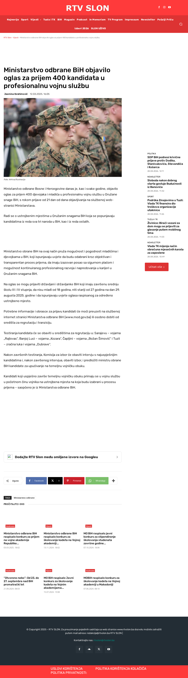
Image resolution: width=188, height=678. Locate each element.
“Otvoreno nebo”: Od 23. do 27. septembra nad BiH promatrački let (21, 581)
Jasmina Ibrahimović (16, 94)
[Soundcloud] (89, 649)
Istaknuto (10, 526)
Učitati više (155, 267)
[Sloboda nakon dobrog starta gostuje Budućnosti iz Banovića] (137, 183)
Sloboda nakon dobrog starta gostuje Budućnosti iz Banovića (164, 184)
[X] (98, 649)
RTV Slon (7, 38)
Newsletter (153, 177)
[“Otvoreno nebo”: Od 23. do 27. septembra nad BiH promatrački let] (23, 564)
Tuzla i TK (152, 219)
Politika (151, 154)
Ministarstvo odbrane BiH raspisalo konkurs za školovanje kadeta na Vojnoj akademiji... (62, 538)
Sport (150, 197)
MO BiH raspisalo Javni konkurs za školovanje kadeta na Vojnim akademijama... (59, 582)
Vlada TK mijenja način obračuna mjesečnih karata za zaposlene (165, 249)
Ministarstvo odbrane (24, 497)
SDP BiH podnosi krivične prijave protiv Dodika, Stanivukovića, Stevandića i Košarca (165, 162)
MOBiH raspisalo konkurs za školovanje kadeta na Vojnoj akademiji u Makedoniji (102, 581)
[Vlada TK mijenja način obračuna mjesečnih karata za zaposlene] (137, 249)
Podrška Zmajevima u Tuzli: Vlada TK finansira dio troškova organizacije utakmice (165, 205)
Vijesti (15, 38)
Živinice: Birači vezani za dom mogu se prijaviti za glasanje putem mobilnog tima (164, 228)
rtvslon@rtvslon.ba (104, 640)
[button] (180, 24)
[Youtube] (169, 7)
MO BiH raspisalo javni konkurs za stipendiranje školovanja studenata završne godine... (100, 538)
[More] (113, 480)
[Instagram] (164, 7)
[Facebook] (159, 7)
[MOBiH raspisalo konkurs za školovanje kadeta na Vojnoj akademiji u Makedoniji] (103, 564)
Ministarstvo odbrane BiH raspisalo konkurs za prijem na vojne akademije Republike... (21, 538)
